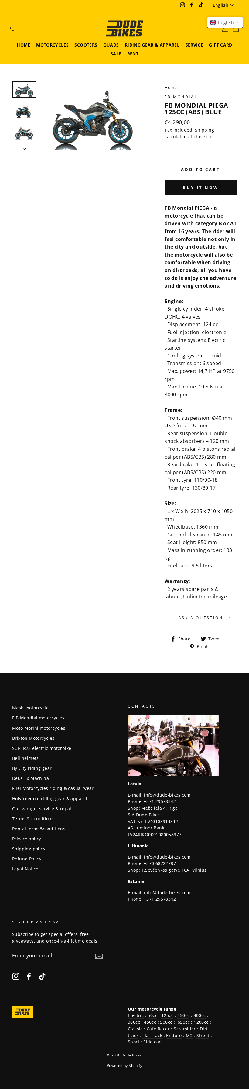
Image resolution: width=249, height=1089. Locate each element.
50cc (152, 1015)
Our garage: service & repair (42, 809)
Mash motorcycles (31, 708)
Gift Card (220, 45)
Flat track (152, 1035)
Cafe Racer (158, 1029)
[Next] (24, 147)
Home (23, 45)
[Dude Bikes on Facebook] (28, 976)
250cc (183, 1015)
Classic (135, 1029)
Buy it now (201, 187)
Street (202, 1035)
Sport (133, 1042)
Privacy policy (26, 839)
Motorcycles (52, 45)
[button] (225, 22)
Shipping (204, 130)
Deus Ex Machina (30, 778)
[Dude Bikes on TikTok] (42, 976)
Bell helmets (25, 758)
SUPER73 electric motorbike (41, 748)
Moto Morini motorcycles (38, 728)
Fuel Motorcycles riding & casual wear (53, 788)
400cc (200, 1015)
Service (194, 45)
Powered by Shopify (124, 1065)
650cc (184, 1022)
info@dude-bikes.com (167, 795)
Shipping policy (28, 849)
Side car (152, 1042)
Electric (136, 1015)
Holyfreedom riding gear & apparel (49, 798)
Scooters (85, 45)
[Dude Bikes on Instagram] (15, 976)
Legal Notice (25, 869)
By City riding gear (32, 768)
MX (189, 1035)
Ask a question (201, 617)
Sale (116, 54)
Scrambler (185, 1029)
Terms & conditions (33, 819)
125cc (167, 1015)
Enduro (174, 1035)
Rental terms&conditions (38, 829)
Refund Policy (26, 859)
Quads (111, 45)
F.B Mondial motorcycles (38, 718)
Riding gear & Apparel (152, 45)
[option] (93, 115)
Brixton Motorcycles (33, 738)
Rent (132, 54)
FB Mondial (181, 96)
